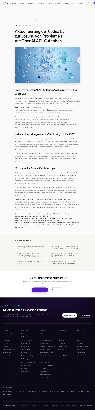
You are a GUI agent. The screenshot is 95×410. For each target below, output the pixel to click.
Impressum (46, 405)
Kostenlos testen (69, 315)
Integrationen (7, 352)
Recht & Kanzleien (45, 343)
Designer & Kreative (45, 374)
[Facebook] (91, 405)
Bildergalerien (7, 394)
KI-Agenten (6, 340)
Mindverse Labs (81, 358)
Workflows (6, 346)
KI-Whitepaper (25, 371)
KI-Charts (24, 368)
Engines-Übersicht (63, 346)
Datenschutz (54, 405)
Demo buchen (89, 3)
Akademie (61, 340)
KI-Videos (24, 334)
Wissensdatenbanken (9, 349)
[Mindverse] (9, 3)
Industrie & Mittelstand (46, 352)
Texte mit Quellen (26, 349)
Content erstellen (7, 356)
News (26, 20)
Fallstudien (61, 349)
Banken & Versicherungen (47, 337)
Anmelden (80, 3)
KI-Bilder (5, 359)
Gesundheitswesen (45, 349)
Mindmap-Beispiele (83, 391)
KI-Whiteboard (25, 343)
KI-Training (24, 359)
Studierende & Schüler (46, 377)
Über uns (79, 334)
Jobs (78, 337)
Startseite (19, 20)
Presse (78, 340)
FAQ (59, 352)
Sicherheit (65, 3)
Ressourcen (41, 3)
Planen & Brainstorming (28, 362)
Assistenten (6, 343)
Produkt (22, 3)
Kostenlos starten (40, 290)
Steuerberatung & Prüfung (47, 346)
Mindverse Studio (8, 334)
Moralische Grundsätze (71, 405)
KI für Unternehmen (45, 334)
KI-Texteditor (25, 337)
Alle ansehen (74, 241)
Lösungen (31, 3)
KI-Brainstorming (26, 365)
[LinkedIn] (81, 405)
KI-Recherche (25, 346)
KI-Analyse (24, 352)
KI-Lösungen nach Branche (47, 391)
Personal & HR (44, 368)
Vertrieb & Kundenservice (47, 365)
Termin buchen (81, 349)
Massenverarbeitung (27, 356)
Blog (59, 334)
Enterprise (57, 3)
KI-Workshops (62, 343)
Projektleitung (44, 371)
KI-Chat (5, 337)
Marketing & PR (44, 362)
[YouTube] (88, 405)
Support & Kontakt (63, 356)
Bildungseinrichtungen (46, 356)
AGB (61, 405)
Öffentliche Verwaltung (46, 340)
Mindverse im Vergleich (83, 346)
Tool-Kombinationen (18, 391)
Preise (50, 3)
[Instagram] (84, 405)
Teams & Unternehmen (46, 359)
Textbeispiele (60, 391)
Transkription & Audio (27, 340)
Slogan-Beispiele (70, 391)
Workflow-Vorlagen (32, 391)
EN (73, 3)
